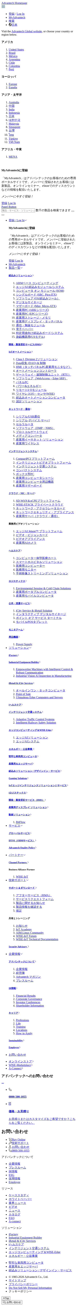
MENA (13, 156)
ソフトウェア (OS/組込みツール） (38, 298)
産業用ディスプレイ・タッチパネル (39, 321)
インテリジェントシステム (23, 451)
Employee (14, 1047)
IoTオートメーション (20, 351)
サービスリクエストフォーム (35, 899)
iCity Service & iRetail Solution (34, 610)
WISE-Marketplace (20, 1065)
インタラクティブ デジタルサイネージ (41, 614)
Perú (11, 69)
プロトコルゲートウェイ (32, 431)
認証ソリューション (29, 401)
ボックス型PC (25, 474)
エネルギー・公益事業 (21, 749)
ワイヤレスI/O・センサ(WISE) (35, 393)
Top (7, 1298)
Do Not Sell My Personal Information (30, 1287)
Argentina (14, 59)
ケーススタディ (19, 1195)
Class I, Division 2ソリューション (37, 359)
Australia (14, 102)
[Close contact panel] (2, 1083)
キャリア (13, 1012)
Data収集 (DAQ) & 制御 (31, 363)
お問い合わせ (17, 1054)
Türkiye (13, 138)
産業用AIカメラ (26, 542)
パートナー (16, 854)
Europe (13, 84)
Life (18, 1023)
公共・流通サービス (19, 603)
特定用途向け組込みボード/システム (39, 332)
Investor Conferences (28, 1002)
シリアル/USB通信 (28, 416)
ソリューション (19, 647)
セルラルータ (24, 424)
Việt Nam (14, 142)
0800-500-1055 (20, 1150)
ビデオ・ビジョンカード (32, 535)
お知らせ (22, 925)
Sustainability (16, 1040)
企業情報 (14, 953)
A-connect (15, 1221)
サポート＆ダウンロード (22, 887)
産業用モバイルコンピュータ (35, 595)
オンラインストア (20, 1061)
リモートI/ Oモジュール (31, 389)
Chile (12, 62)
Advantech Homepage (14, 3)
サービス (14, 825)
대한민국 (14, 120)
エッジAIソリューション (32, 737)
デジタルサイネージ (29, 302)
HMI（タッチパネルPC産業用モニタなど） (44, 366)
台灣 (12, 130)
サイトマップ (17, 1280)
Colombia (14, 66)
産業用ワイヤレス (27, 443)
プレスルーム (24, 980)
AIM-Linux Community (30, 932)
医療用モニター (26, 569)
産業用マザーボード (29, 485)
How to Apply (24, 1033)
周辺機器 (13, 637)
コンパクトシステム (29, 470)
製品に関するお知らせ (30, 903)
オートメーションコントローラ (36, 370)
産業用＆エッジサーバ (20, 763)
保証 (19, 910)
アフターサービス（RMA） (34, 895)
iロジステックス (17, 792)
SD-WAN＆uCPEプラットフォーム (38, 500)
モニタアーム (16, 629)
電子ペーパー (24, 329)
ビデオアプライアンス (30, 538)
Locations (21, 1030)
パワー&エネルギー (28, 386)
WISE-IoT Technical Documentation (37, 939)
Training (21, 1026)
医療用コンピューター (30, 565)
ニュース (14, 1210)
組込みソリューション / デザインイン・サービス (34, 771)
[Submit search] (72, 211)
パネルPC (22, 382)
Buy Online (18, 1139)
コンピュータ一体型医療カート (36, 558)
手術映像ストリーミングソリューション (42, 573)
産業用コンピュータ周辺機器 (35, 481)
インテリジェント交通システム (36, 466)
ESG (11, 1175)
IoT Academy (24, 929)
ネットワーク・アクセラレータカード (40, 508)
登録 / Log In (16, 220)
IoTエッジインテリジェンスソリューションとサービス (38, 785)
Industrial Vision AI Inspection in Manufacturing (43, 675)
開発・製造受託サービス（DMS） (26, 800)
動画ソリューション (19, 814)
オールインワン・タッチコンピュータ (40, 690)
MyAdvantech (17, 17)
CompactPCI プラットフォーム (35, 458)
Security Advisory (18, 946)
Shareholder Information (30, 1005)
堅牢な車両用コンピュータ (23, 756)
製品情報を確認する (29, 906)
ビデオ (13, 1206)
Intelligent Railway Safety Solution (36, 722)
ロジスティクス (17, 581)
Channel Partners (18, 862)
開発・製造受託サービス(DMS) (25, 344)
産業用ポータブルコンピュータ (36, 591)
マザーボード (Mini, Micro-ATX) (36, 306)
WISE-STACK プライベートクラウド (39, 504)
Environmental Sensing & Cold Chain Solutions (43, 588)
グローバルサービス (19, 833)
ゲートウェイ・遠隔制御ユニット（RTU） (43, 374)
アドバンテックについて (22, 961)
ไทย (11, 134)
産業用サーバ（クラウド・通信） (37, 516)
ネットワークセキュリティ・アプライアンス (45, 512)
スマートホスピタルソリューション (39, 561)
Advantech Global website (26, 31)
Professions (22, 1020)
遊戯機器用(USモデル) (30, 336)
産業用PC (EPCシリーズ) (32, 313)
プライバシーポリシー (23, 1284)
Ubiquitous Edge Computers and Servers (39, 697)
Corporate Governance (29, 999)
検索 (12, 20)
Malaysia (14, 123)
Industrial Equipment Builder (24, 662)
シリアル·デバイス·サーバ (33, 420)
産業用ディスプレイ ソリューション (28, 807)
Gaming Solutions (18, 778)
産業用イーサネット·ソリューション (39, 439)
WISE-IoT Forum (26, 936)
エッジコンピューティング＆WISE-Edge (30, 730)
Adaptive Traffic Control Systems (35, 719)
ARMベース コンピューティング (37, 283)
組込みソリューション (20, 275)
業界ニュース (17, 1202)
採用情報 (14, 1178)
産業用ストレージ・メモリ (33, 317)
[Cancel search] (2, 214)
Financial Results (26, 995)
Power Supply (24, 644)
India (12, 109)
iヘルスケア (15, 704)
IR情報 (12, 988)
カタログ (14, 1214)
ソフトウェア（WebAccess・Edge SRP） (41, 378)
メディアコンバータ (29, 435)
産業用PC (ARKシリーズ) (32, 309)
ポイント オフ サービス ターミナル (39, 617)
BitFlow (20, 822)
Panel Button (8, 206)
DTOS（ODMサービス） (22, 840)
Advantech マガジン (28, 976)
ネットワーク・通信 (19, 409)
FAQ (12, 1218)
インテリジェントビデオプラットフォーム (43, 462)
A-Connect (15, 1068)
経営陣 (20, 972)
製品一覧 (14, 267)
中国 (12, 105)
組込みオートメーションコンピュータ (40, 397)
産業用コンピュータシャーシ (35, 477)
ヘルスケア (14, 550)
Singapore (14, 127)
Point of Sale (23, 694)
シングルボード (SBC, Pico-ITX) (36, 294)
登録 (12, 13)
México (13, 56)
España (13, 87)
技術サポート (17, 880)
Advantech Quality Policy (22, 847)
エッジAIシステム (27, 741)
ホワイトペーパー (20, 1199)
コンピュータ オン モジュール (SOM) (40, 290)
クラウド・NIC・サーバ (21, 493)
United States (16, 49)
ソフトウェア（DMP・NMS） (35, 428)
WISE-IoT (22, 876)
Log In (20, 13)
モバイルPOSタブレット (32, 621)
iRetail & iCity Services (21, 683)
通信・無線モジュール (30, 325)
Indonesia (14, 112)
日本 (14, 24)
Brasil (12, 52)
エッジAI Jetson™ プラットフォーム (39, 531)
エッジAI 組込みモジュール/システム (40, 286)
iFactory (13, 655)
